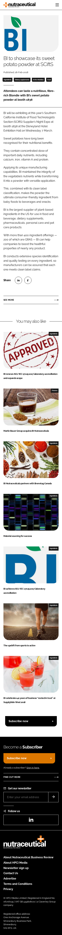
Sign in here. (33, 767)
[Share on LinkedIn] (18, 280)
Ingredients (7, 80)
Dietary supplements (22, 80)
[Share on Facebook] (28, 280)
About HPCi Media (15, 862)
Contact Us (10, 873)
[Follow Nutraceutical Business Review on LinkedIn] (31, 820)
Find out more (11, 777)
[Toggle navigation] (57, 4)
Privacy (8, 889)
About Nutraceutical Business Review (28, 857)
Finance (54, 390)
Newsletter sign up (16, 868)
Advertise (9, 878)
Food (49, 80)
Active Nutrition (38, 80)
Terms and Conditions (17, 884)
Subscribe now (18, 721)
